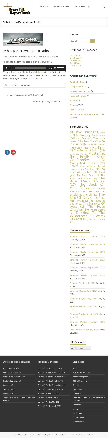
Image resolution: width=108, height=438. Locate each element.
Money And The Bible (87, 163)
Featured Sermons (78, 96)
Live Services (79, 6)
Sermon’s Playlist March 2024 (84, 314)
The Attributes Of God (87, 173)
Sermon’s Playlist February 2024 (87, 322)
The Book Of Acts (87, 186)
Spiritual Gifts (95, 169)
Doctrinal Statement (61, 6)
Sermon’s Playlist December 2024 (87, 244)
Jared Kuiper (75, 63)
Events (75, 409)
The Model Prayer (87, 199)
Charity (73, 141)
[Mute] (55, 68)
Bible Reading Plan (80, 376)
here (40, 72)
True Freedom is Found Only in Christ (25, 94)
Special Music (76, 109)
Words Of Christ (87, 217)
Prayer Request (79, 417)
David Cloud (75, 65)
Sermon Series (78, 421)
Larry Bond (75, 55)
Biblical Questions (80, 381)
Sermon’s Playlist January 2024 (84, 329)
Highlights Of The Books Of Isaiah (87, 149)
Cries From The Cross (91, 141)
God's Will (89, 145)
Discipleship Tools (78, 86)
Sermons (27, 85)
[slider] (60, 67)
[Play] (6, 68)
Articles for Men (77, 82)
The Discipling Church (87, 192)
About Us (44, 6)
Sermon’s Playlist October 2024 (87, 259)
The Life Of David (87, 196)
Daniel (77, 144)
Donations (77, 405)
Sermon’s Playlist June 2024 (83, 290)
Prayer (77, 165)
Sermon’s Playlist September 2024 (87, 267)
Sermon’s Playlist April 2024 (83, 306)
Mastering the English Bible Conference (87, 156)
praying (91, 166)
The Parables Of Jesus (87, 205)
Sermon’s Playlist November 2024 (87, 252)
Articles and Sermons (81, 372)
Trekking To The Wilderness (87, 214)
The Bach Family (88, 175)
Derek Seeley (76, 57)
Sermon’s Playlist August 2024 (87, 275)
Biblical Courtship (84, 138)
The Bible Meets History (87, 181)
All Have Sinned (84, 132)
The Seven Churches (87, 208)
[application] (34, 68)
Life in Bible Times (78, 154)
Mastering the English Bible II (47, 101)
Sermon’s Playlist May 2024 (83, 298)
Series (72, 100)
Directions (77, 393)
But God (100, 138)
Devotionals (77, 389)
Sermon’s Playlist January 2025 (87, 236)
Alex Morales (76, 60)
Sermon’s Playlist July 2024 (82, 283)
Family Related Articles (80, 91)
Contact (76, 385)
